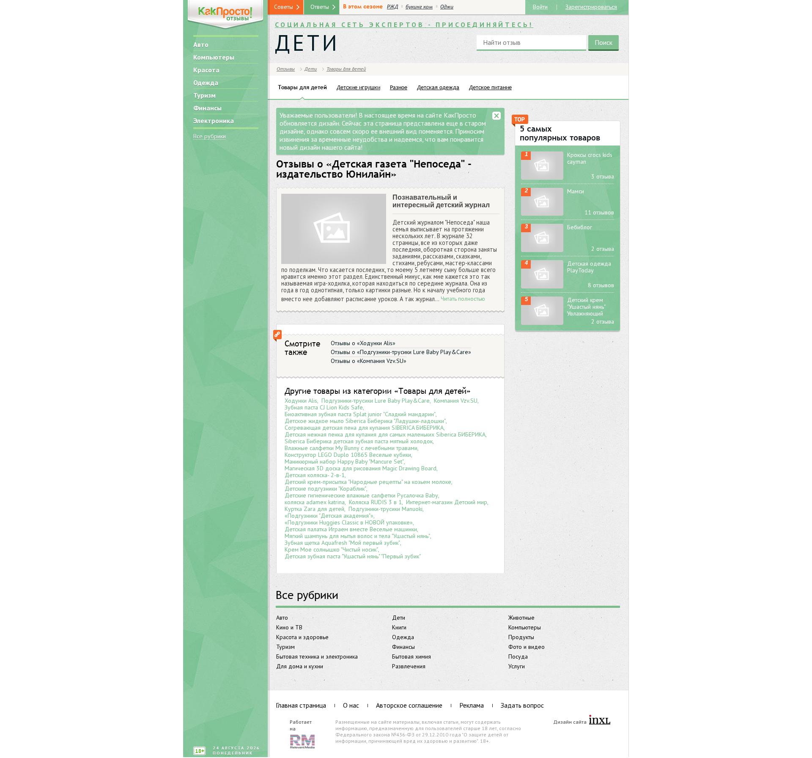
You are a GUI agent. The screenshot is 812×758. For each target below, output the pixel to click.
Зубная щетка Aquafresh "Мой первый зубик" (342, 543)
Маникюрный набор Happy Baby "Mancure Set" (344, 461)
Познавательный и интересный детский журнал (441, 201)
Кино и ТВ (289, 627)
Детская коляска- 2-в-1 (315, 475)
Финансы (207, 108)
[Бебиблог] (542, 238)
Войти (540, 6)
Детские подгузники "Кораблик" (325, 489)
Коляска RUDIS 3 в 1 (375, 502)
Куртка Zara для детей (314, 509)
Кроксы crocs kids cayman (589, 158)
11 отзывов (599, 212)
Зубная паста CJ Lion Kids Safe (324, 407)
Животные (521, 617)
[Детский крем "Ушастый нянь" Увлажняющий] (542, 311)
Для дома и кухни (299, 666)
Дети (398, 617)
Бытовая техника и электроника (317, 656)
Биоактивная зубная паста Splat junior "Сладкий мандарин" (360, 414)
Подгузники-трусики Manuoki (385, 509)
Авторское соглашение (409, 705)
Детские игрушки (358, 87)
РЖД (392, 7)
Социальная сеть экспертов (404, 24)
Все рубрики (209, 136)
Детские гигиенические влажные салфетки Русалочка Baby (361, 495)
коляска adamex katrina (315, 502)
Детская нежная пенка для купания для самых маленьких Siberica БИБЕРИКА (385, 434)
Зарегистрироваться (591, 6)
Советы (283, 6)
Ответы (319, 6)
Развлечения (408, 666)
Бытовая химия (411, 656)
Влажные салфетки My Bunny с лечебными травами (351, 448)
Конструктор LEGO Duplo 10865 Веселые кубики (348, 455)
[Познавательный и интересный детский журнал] (333, 229)
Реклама (471, 705)
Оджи (446, 7)
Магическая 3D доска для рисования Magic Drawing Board (360, 468)
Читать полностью (463, 299)
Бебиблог (579, 227)
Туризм (204, 95)
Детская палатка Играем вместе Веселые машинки (351, 529)
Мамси (575, 191)
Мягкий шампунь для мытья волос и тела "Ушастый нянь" (357, 536)
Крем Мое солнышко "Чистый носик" (331, 549)
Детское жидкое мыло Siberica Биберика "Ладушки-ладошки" (365, 421)
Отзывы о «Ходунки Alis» (363, 343)
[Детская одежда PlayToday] (542, 274)
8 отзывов (601, 285)
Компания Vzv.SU (455, 401)
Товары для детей (346, 69)
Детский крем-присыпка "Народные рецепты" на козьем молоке (368, 482)
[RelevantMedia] (302, 740)
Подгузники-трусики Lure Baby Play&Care (375, 401)
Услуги (516, 666)
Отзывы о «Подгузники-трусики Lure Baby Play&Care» (401, 352)
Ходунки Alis (301, 401)
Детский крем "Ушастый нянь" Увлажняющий (586, 307)
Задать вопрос (522, 705)
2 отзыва (602, 248)
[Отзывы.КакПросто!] (225, 15)
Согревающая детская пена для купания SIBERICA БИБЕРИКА (364, 428)
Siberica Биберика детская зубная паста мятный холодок (359, 441)
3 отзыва (602, 176)
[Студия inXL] (599, 720)
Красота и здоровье (302, 637)
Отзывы (286, 69)
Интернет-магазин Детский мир (446, 502)
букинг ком (419, 7)
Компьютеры (213, 57)
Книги (399, 627)
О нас (351, 705)
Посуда (518, 656)
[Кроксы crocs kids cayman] (542, 165)
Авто (200, 44)
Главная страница (301, 705)
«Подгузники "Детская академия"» (329, 516)
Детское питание (490, 87)
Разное (398, 87)
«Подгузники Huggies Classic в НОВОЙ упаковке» (349, 522)
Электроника (213, 120)
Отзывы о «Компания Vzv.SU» (368, 361)
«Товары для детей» (432, 391)
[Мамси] (542, 202)
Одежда (205, 82)
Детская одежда (438, 87)
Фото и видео (526, 647)
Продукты (521, 637)
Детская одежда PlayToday (589, 267)
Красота (206, 70)
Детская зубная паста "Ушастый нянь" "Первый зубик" (353, 556)
